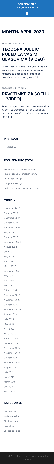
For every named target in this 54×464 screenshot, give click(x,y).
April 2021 (9, 280)
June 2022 (9, 251)
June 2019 (9, 377)
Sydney (27, 459)
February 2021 (11, 290)
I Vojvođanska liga (13, 178)
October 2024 (11, 222)
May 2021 (9, 275)
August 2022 (10, 246)
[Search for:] (23, 147)
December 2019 (12, 348)
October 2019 (11, 357)
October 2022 (11, 237)
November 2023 (12, 227)
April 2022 (9, 261)
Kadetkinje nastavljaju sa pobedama (22, 188)
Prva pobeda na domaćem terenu (20, 173)
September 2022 (12, 242)
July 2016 (9, 386)
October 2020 (11, 304)
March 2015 (10, 391)
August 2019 (10, 367)
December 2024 (12, 218)
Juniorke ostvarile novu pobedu (19, 169)
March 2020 (10, 333)
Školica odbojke (12, 430)
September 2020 (12, 309)
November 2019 (12, 353)
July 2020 (9, 319)
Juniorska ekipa (12, 411)
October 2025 (11, 213)
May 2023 (9, 232)
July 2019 (9, 372)
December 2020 (12, 295)
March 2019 (10, 382)
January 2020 (11, 343)
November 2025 (12, 208)
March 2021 (10, 285)
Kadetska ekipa (11, 416)
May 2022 (9, 256)
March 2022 (10, 266)
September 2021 (12, 271)
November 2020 (12, 300)
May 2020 (9, 324)
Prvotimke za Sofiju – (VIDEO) (25, 96)
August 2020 (10, 314)
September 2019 (12, 362)
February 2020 (11, 338)
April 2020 (9, 328)
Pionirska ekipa (11, 421)
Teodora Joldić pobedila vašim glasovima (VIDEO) (23, 54)
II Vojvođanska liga (13, 183)
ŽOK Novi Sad (27, 4)
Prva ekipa (20, 43)
